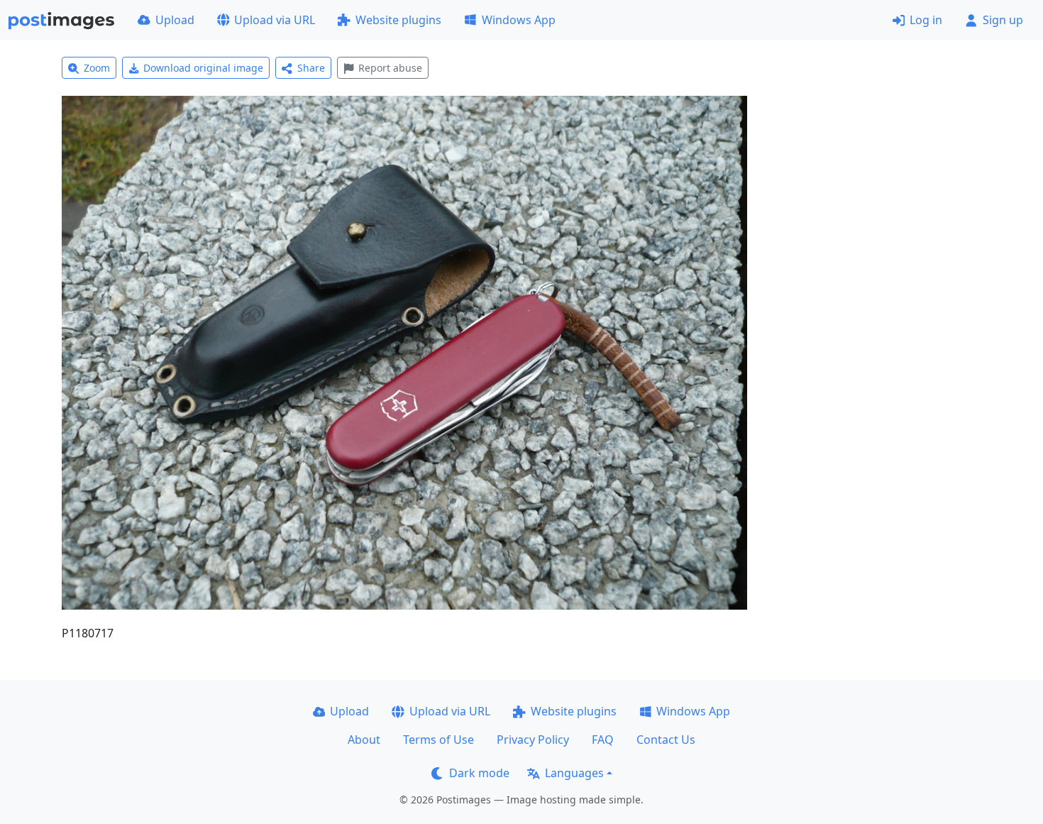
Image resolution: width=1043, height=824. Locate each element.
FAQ (603, 739)
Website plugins (398, 20)
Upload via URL (274, 20)
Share (311, 68)
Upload (174, 20)
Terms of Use (438, 739)
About (364, 739)
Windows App (519, 20)
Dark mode (479, 773)
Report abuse (390, 68)
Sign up (1003, 20)
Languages (574, 773)
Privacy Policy (533, 739)
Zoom (97, 68)
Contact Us (665, 739)
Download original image (203, 68)
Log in (926, 20)
